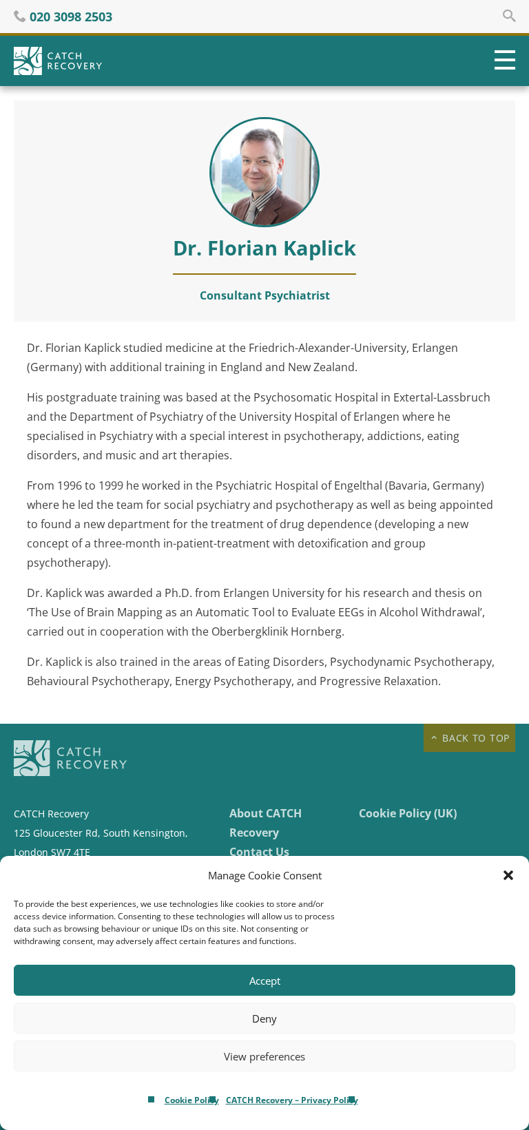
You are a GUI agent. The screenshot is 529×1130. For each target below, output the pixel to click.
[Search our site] (509, 16)
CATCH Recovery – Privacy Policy (292, 1100)
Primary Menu (501, 61)
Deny (264, 1018)
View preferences (264, 1056)
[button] (508, 875)
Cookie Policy (192, 1100)
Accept (264, 980)
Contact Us (259, 851)
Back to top (474, 737)
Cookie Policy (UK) (408, 813)
